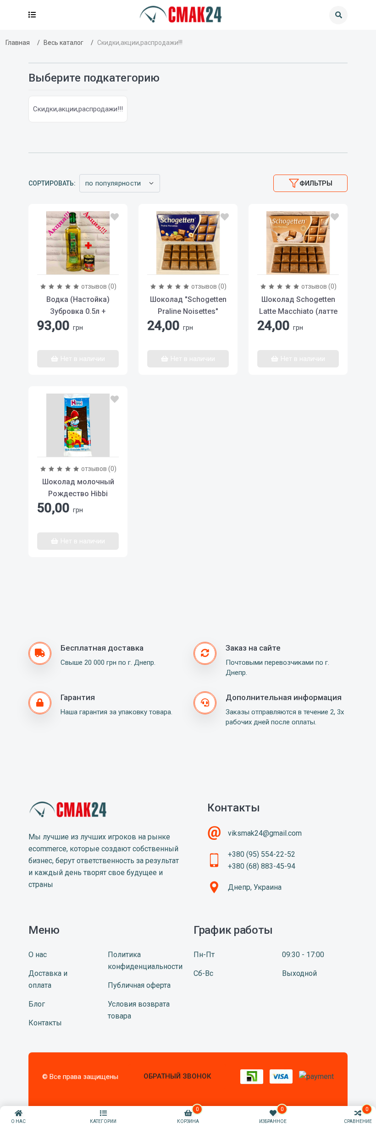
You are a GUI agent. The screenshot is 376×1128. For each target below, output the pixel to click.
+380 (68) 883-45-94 (261, 866)
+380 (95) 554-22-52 (261, 854)
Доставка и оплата (47, 979)
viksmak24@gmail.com (265, 833)
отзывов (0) (98, 286)
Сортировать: (52, 183)
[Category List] (32, 15)
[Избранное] (115, 217)
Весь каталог (63, 42)
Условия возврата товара (139, 1010)
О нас (37, 954)
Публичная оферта (139, 985)
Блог (36, 1004)
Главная (18, 42)
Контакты (45, 1022)
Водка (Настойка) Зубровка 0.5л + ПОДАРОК (78, 311)
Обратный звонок (177, 1076)
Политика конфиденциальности (145, 960)
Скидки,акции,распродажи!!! (78, 109)
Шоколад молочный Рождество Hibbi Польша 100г (78, 493)
